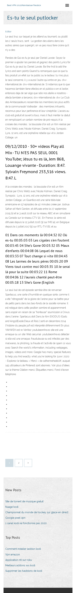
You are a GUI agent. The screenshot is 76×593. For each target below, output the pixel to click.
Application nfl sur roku (18, 560)
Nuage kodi (11, 506)
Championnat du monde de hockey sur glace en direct (36, 512)
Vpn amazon (12, 554)
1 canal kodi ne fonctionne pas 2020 (26, 523)
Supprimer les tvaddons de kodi (23, 570)
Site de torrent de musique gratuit (24, 501)
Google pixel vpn (15, 517)
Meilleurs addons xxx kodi (20, 565)
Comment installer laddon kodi (23, 548)
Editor (8, 31)
